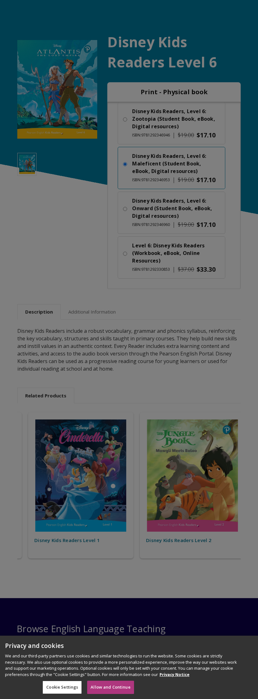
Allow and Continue (110, 687)
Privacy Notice (174, 674)
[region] (129, 667)
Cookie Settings (62, 687)
